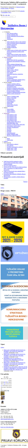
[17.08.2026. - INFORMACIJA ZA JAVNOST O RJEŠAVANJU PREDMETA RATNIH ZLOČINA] (3, 395)
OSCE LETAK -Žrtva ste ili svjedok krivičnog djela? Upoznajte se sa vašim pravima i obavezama (15, 168)
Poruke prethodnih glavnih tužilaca (15, 36)
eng (9, 15)
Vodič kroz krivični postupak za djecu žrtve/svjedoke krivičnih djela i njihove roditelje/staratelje (13, 163)
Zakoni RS (9, 103)
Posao (8, 138)
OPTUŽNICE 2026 (12, 114)
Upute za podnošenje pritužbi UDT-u (16, 79)
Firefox (12, 8)
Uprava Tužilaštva (11, 46)
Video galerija (10, 68)
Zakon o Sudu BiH (11, 98)
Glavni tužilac (10, 109)
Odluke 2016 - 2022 (12, 149)
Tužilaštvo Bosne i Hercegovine (14, 27)
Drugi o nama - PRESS (12, 70)
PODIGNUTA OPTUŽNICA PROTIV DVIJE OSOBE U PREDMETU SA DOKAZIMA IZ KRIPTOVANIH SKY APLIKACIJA (15, 368)
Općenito (9, 58)
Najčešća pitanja (11, 67)
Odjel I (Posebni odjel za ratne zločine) (16, 41)
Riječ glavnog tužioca (12, 33)
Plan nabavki (10, 145)
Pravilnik (9, 131)
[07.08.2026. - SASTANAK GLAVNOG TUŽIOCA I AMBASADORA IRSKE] (3, 403)
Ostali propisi (10, 106)
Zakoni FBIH (10, 102)
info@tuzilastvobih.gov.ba (7, 419)
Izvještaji (9, 128)
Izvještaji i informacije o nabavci (15, 147)
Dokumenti (6, 113)
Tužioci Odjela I (11, 110)
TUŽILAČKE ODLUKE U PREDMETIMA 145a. (14, 122)
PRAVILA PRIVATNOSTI (13, 135)
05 (4, 382)
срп (6, 15)
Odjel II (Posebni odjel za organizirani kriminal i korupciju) (16, 44)
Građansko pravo (11, 100)
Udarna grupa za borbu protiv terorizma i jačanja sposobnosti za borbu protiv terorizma (17, 52)
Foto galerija (10, 72)
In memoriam (10, 78)
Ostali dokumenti (11, 133)
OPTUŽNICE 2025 (12, 116)
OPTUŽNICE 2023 (12, 119)
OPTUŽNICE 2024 (12, 117)
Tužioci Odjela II (11, 112)
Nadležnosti (10, 39)
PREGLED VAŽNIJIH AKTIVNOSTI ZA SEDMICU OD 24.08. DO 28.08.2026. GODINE (14, 351)
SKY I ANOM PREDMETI (14, 81)
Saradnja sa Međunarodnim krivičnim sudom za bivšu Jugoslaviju (16, 93)
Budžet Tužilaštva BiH (12, 134)
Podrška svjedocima (12, 47)
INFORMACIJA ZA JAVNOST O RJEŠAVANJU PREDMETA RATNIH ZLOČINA (13, 360)
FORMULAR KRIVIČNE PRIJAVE (16, 65)
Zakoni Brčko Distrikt (12, 105)
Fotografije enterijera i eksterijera (15, 74)
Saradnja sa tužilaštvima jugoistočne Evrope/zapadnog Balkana (15, 90)
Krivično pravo (10, 99)
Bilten (8, 75)
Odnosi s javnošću (8, 57)
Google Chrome (5, 8)
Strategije (9, 130)
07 (7, 382)
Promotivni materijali (12, 77)
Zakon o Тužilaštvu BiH (13, 96)
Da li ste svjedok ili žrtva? (10, 165)
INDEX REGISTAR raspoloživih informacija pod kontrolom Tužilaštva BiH (16, 61)
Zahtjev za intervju (11, 71)
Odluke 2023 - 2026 (12, 148)
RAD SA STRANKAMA (7, 427)
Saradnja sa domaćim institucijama (15, 88)
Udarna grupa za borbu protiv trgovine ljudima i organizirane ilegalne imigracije (17, 55)
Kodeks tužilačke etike (12, 34)
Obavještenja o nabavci (12, 144)
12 (4, 384)
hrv (4, 15)
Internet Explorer (20, 7)
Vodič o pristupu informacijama (14, 64)
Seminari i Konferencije (13, 127)
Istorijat (8, 37)
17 (1, 385)
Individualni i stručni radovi (13, 126)
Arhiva (2, 187)
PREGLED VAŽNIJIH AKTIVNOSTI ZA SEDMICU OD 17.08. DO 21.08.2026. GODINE (14, 356)
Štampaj (25, 181)
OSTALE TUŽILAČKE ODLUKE (16, 124)
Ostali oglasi (10, 140)
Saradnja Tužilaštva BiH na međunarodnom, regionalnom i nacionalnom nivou (14, 85)
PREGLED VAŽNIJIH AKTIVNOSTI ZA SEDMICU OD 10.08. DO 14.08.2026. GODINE (14, 364)
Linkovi (6, 141)
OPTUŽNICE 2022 (12, 120)
